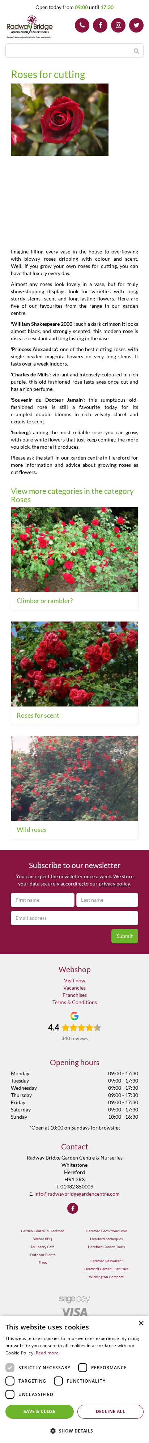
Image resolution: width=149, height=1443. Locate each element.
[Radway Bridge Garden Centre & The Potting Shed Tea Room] (29, 27)
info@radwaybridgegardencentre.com (77, 1194)
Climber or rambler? (45, 601)
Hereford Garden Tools (106, 1247)
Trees (43, 1262)
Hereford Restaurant (106, 1261)
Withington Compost (106, 1277)
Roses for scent (38, 715)
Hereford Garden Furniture (106, 1269)
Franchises (75, 995)
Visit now (74, 980)
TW (136, 25)
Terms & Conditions (74, 1002)
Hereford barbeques (106, 1239)
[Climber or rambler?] (74, 549)
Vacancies (74, 988)
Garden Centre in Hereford (42, 1231)
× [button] (141, 1323)
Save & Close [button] (40, 1411)
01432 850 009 (82, 25)
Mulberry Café (42, 1247)
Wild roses (32, 829)
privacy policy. (115, 883)
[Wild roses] (74, 778)
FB (100, 25)
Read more (47, 1353)
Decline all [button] (110, 1411)
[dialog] (74, 1379)
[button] (74, 1430)
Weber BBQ (42, 1239)
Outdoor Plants (42, 1254)
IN (118, 25)
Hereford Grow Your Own (106, 1231)
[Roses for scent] (74, 664)
